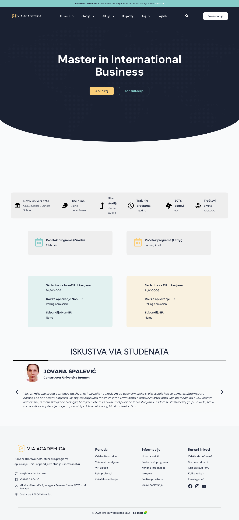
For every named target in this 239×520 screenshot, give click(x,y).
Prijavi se (159, 3)
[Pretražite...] (186, 16)
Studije (86, 16)
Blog (143, 16)
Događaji (127, 16)
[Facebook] (190, 486)
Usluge (106, 16)
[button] (17, 392)
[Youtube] (204, 486)
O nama (65, 16)
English (162, 16)
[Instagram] (197, 486)
